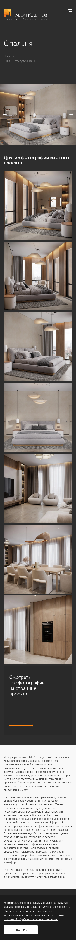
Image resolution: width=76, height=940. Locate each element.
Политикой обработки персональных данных (31, 919)
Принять (21, 930)
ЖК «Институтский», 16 (20, 61)
